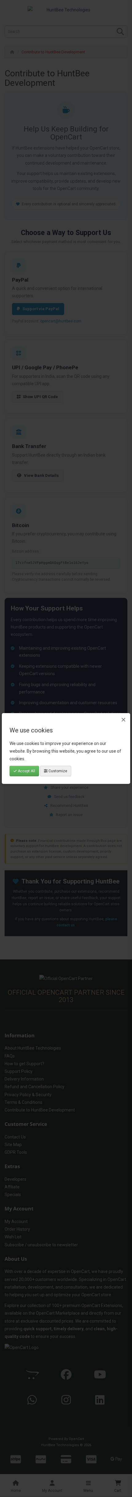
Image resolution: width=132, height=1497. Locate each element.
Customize (57, 771)
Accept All (26, 771)
